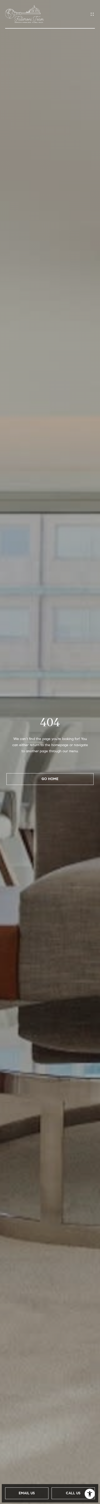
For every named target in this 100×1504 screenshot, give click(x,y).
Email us (27, 1493)
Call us (73, 1493)
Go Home (50, 779)
